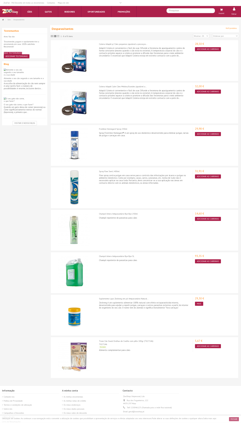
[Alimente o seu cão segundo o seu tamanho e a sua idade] (25, 72)
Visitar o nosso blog (24, 123)
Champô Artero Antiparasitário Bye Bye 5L (116, 256)
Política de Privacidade (13, 401)
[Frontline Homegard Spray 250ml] (74, 145)
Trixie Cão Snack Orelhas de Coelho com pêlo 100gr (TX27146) (126, 341)
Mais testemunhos (13, 53)
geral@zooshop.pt (136, 411)
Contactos (51, 3)
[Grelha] (52, 36)
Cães (9, 20)
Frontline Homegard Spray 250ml (113, 129)
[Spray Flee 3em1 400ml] (74, 187)
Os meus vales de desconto (75, 413)
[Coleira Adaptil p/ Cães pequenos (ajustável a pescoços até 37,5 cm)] (74, 60)
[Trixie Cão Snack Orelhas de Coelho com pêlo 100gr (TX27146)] (74, 357)
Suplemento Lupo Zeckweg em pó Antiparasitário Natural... (124, 298)
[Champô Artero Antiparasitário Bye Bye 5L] (74, 272)
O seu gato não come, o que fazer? (18, 104)
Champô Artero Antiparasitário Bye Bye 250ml (118, 214)
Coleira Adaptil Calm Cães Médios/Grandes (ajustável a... (123, 86)
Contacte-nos (9, 397)
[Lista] (55, 36)
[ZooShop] (10, 11)
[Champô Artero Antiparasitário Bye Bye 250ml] (74, 230)
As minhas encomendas (73, 397)
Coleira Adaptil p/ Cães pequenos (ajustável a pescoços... (123, 44)
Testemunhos (11, 30)
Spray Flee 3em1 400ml (109, 171)
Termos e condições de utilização (18, 405)
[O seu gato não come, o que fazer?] (25, 99)
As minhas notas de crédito (75, 401)
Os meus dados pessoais (74, 409)
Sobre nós (8, 409)
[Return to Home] (3, 19)
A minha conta (70, 390)
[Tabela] (58, 36)
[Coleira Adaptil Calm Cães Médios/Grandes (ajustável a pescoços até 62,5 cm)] (74, 102)
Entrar (234, 14)
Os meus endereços (72, 405)
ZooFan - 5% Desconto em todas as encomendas (23, 3)
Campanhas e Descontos (14, 413)
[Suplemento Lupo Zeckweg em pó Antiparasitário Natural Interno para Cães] (74, 314)
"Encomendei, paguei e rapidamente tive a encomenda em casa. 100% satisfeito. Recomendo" (21, 44)
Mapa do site (63, 3)
